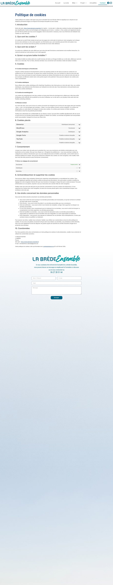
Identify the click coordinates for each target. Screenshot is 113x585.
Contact (102, 3)
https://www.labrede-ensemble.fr (33, 28)
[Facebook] (108, 3)
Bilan (74, 3)
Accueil (57, 3)
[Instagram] (111, 3)
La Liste (66, 3)
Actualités (93, 3)
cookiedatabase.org (48, 246)
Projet (82, 3)
